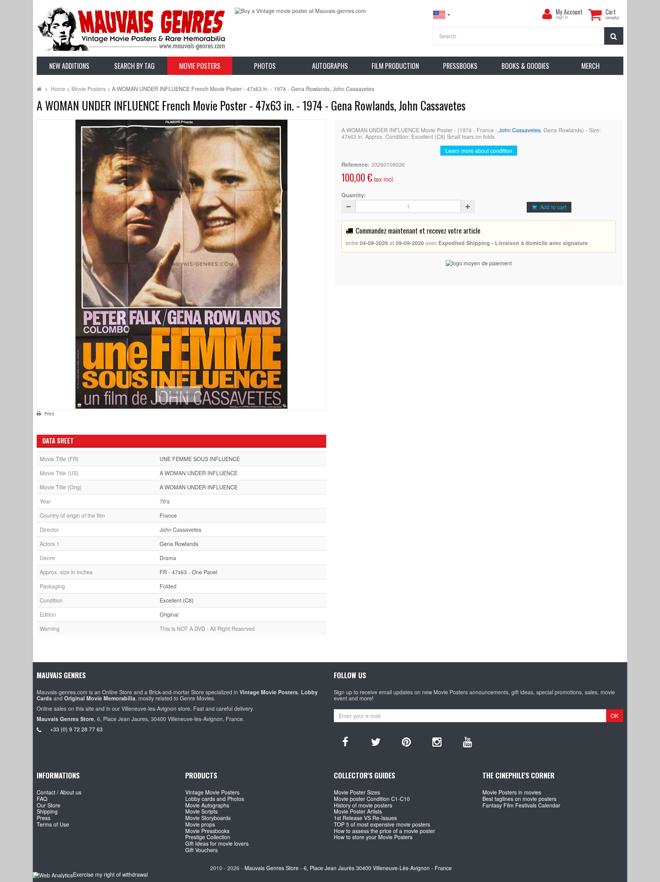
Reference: (355, 164)
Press (43, 818)
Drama (168, 558)
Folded (168, 586)
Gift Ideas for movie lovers (217, 843)
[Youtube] (467, 741)
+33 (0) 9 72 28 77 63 (76, 729)
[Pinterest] (406, 741)
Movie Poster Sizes (357, 792)
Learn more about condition (478, 150)
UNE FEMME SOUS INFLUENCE (200, 459)
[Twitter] (375, 741)
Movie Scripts (201, 811)
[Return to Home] (39, 89)
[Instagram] (436, 741)
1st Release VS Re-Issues (365, 818)
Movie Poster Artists (358, 811)
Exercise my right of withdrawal (110, 874)
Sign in (562, 17)
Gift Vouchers (201, 850)
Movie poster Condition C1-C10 (372, 798)
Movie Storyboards (208, 818)
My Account (569, 12)
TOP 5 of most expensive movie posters (382, 824)
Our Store (48, 805)
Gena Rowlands (179, 543)
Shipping (47, 811)
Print (49, 413)
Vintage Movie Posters (212, 792)
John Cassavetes (519, 130)
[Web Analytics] (53, 875)
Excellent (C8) (177, 600)
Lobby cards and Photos (214, 798)
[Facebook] (345, 741)
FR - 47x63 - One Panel (188, 572)
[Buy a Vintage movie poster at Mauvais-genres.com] (330, 11)
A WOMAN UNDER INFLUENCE (199, 473)
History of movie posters (363, 805)
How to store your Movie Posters (373, 837)
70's (165, 501)
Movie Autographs (207, 805)
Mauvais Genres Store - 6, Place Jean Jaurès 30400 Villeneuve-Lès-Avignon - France (348, 868)
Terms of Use (53, 824)
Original (169, 614)
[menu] (547, 14)
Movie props (200, 824)
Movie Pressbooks (207, 831)
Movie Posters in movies (511, 792)
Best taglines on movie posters (519, 798)
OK (614, 716)
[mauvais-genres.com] (132, 28)
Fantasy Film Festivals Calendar (521, 805)
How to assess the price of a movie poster (384, 831)
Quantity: (353, 195)
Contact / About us (59, 792)
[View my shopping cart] (595, 14)
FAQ (42, 798)
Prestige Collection (207, 837)
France (168, 515)
